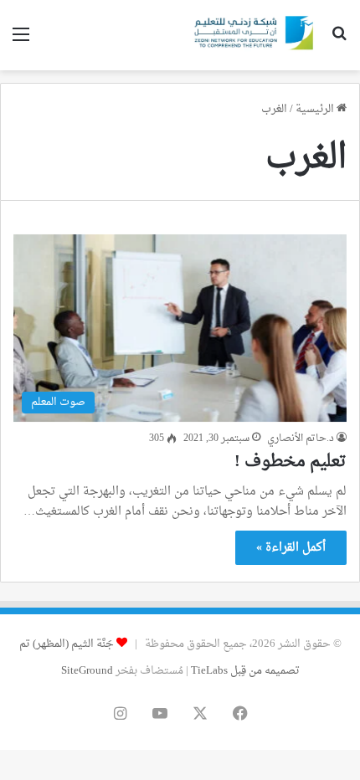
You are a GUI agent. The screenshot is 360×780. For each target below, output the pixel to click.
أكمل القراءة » (291, 547)
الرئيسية (316, 109)
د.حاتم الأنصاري (300, 438)
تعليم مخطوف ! (290, 462)
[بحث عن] (339, 41)
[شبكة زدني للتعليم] (251, 35)
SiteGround (87, 670)
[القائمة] (21, 41)
